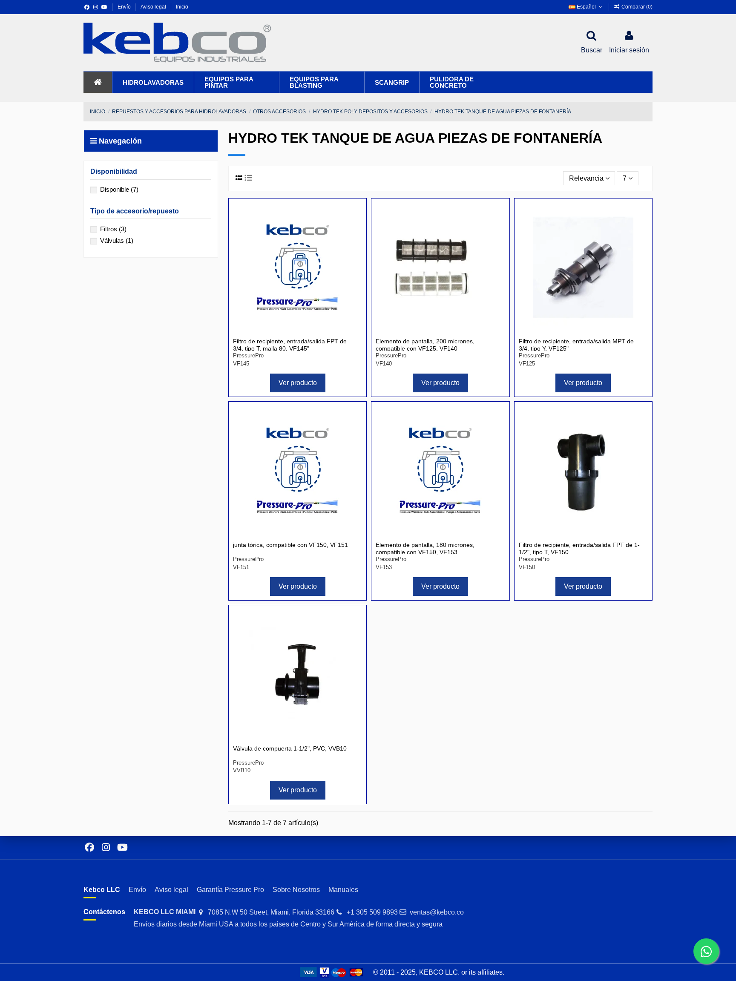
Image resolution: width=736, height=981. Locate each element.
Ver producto (298, 382)
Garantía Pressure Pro (230, 889)
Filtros (113, 229)
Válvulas (116, 240)
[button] (153, 82)
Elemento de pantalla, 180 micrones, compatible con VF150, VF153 (425, 548)
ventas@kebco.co (437, 912)
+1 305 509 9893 (372, 912)
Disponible (119, 189)
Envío (125, 7)
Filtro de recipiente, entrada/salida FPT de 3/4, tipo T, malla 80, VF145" (290, 345)
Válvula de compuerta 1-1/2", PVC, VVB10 (290, 748)
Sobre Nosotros (296, 889)
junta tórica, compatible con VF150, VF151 (290, 544)
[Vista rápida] (355, 232)
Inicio (182, 7)
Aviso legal (154, 7)
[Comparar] (355, 216)
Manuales (343, 889)
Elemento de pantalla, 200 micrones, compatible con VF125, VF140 (425, 345)
